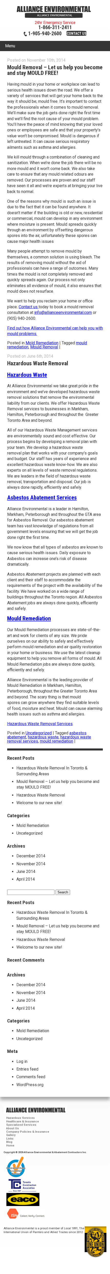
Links (10, 1138)
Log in (21, 1061)
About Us (12, 1128)
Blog (9, 1142)
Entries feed (27, 1069)
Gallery (11, 1135)
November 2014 (30, 863)
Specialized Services (21, 1125)
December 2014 (30, 856)
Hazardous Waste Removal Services (40, 723)
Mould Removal (44, 347)
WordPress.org (29, 1084)
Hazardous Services (20, 1118)
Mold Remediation (42, 342)
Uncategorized (39, 733)
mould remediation (56, 741)
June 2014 (25, 871)
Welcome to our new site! (39, 802)
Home (10, 1145)
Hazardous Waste (27, 374)
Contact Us (76, 33)
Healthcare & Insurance (22, 1121)
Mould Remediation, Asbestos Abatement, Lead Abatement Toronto (55, 12)
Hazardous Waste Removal (37, 363)
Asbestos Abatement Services (42, 497)
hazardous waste (43, 737)
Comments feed (30, 1076)
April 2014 (25, 879)
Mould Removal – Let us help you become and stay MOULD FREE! (55, 70)
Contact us (29, 306)
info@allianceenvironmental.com (63, 312)
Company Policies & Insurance (27, 1131)
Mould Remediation (29, 618)
